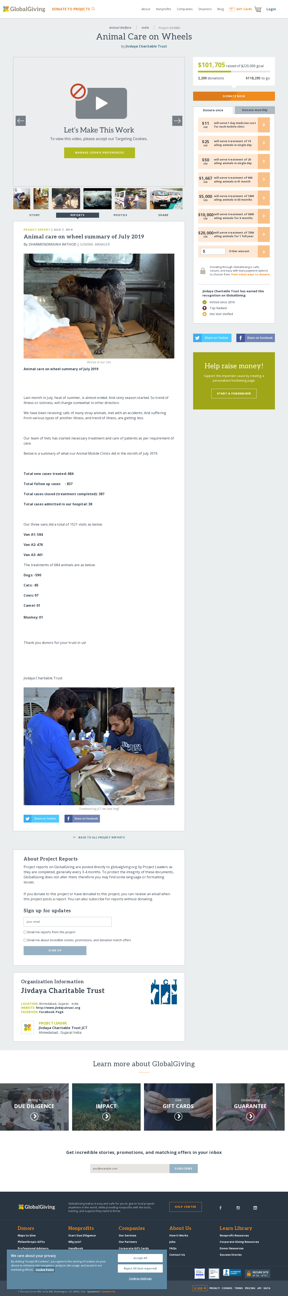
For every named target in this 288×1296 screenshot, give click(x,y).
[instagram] (238, 1207)
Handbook (75, 1248)
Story (34, 215)
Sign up (55, 950)
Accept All (140, 1258)
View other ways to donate (250, 274)
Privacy (214, 1288)
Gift (244, 9)
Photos (120, 215)
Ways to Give (27, 1235)
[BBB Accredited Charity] (234, 1273)
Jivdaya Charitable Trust (146, 46)
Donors (26, 1228)
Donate (71, 9)
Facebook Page (51, 1012)
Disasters (204, 9)
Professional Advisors (33, 1248)
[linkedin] (255, 1207)
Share (163, 215)
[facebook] (220, 1207)
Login (271, 9)
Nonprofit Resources (234, 1235)
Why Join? (74, 1242)
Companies (185, 9)
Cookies (227, 1288)
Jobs (172, 1242)
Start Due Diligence (82, 1235)
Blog (220, 9)
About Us (180, 1228)
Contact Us (177, 1255)
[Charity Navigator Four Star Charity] (201, 1273)
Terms (238, 1288)
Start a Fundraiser (234, 393)
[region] (87, 1269)
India (145, 28)
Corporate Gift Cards (134, 1248)
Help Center (185, 1207)
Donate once (213, 110)
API (259, 1288)
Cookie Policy (44, 1270)
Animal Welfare (120, 28)
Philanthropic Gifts (31, 1242)
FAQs (172, 1248)
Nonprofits (163, 9)
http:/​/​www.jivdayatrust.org (58, 1008)
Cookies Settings (140, 1278)
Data (267, 1288)
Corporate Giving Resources (239, 1242)
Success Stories (231, 1255)
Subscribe (183, 1168)
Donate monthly (255, 110)
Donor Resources (232, 1248)
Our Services (127, 1235)
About (145, 9)
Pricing (250, 1288)
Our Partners (128, 1242)
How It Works (178, 1235)
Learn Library (236, 1228)
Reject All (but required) (140, 1268)
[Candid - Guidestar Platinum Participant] (216, 1273)
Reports (77, 215)
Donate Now (234, 96)
